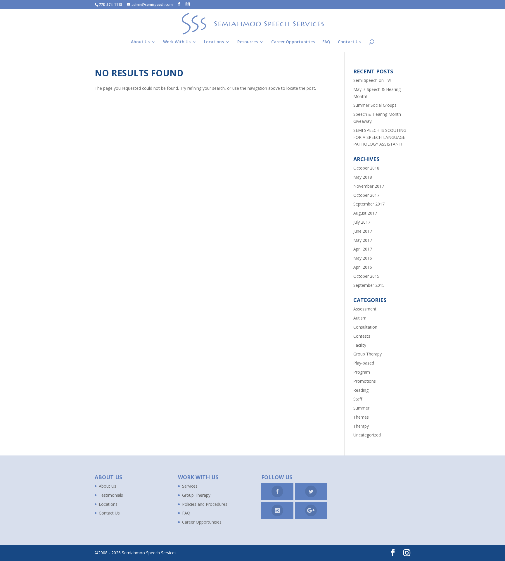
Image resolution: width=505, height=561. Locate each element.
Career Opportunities (293, 42)
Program (361, 372)
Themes (361, 417)
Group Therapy (367, 354)
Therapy (361, 426)
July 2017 (361, 222)
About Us (140, 42)
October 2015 (366, 276)
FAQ (326, 42)
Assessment (364, 309)
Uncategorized (367, 435)
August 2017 (365, 213)
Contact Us (349, 42)
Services (190, 486)
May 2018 (362, 177)
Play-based (363, 363)
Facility (359, 345)
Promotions (364, 381)
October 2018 (366, 168)
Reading (361, 390)
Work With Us (177, 42)
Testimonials (111, 495)
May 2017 (362, 240)
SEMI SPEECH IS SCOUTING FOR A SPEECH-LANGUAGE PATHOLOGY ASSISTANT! (379, 137)
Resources (247, 42)
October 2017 (366, 195)
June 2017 (362, 231)
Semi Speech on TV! (372, 80)
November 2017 (368, 186)
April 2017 (362, 249)
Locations (214, 42)
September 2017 (369, 204)
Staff (357, 399)
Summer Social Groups (375, 105)
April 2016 (362, 267)
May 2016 (362, 258)
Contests (361, 336)
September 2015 (369, 285)
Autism (359, 318)
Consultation (365, 327)
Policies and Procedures (204, 504)
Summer (361, 408)
